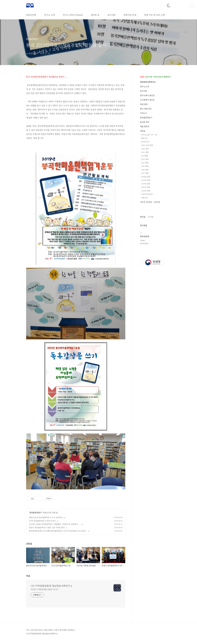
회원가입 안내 (130, 14)
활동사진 (144, 138)
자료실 (142, 130)
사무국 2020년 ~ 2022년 (150, 202)
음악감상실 (145, 141)
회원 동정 (144, 104)
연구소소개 (144, 86)
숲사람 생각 (144, 122)
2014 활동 (145, 162)
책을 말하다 (144, 126)
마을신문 (144, 197)
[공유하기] (36, 499)
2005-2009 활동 (147, 145)
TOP (169, 631)
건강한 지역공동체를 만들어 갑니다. (45, 589)
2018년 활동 (145, 176)
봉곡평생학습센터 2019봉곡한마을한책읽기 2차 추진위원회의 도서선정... (58, 530)
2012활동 (144, 155)
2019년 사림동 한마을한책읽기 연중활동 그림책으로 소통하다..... (54, 524)
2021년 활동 (145, 187)
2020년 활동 (145, 183)
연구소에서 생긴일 (147, 95)
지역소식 (143, 113)
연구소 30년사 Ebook (73, 14)
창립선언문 (31, 14)
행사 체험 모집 (146, 108)
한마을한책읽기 (35, 512)
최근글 (142, 216)
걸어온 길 (95, 14)
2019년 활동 (145, 180)
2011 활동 (145, 152)
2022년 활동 (145, 190)
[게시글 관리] (39, 499)
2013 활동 (145, 159)
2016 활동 (145, 169)
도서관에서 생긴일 (147, 99)
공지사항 (111, 14)
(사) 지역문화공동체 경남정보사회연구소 (51, 585)
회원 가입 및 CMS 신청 (154, 14)
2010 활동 (145, 148)
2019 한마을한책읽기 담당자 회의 (42, 520)
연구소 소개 (49, 14)
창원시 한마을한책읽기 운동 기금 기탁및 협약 (47, 527)
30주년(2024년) (147, 194)
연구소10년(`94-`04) (149, 134)
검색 (163, 5)
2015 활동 (145, 166)
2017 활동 (145, 173)
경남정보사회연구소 (148, 82)
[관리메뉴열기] (192, 5)
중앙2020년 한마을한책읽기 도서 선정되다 (46, 517)
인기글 (150, 216)
